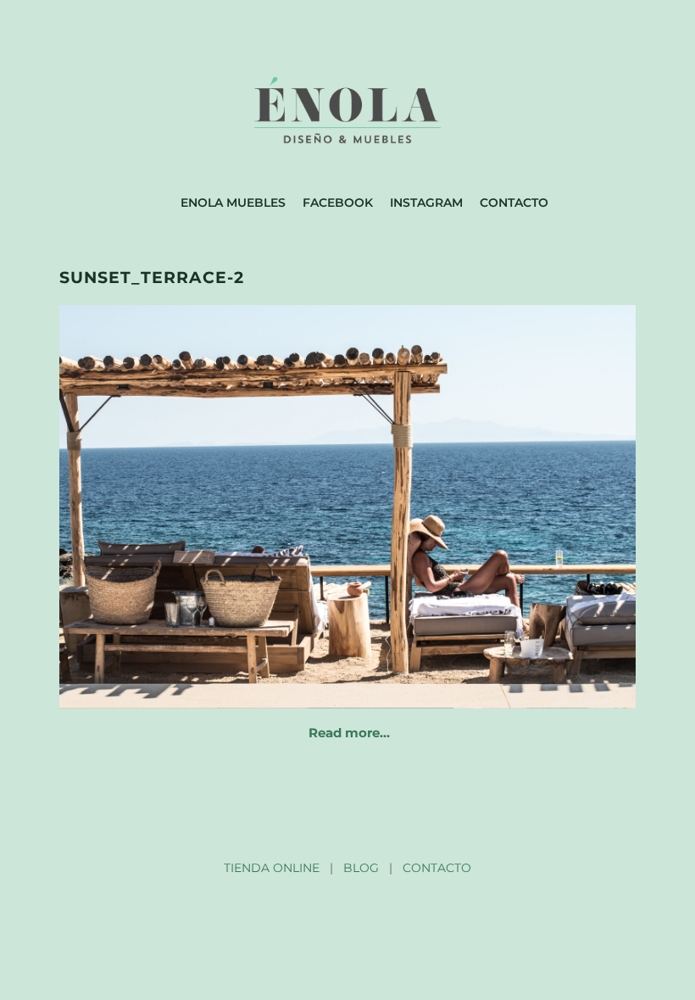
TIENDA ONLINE (272, 868)
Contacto (514, 202)
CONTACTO (437, 868)
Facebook (338, 202)
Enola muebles (233, 202)
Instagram (426, 202)
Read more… (349, 733)
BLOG (361, 868)
